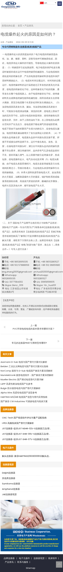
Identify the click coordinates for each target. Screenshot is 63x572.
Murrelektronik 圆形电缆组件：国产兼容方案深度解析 (27, 375)
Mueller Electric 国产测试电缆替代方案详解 (22, 379)
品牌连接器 (9, 558)
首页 (20, 25)
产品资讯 (28, 25)
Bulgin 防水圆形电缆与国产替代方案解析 (20, 388)
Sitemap (30, 568)
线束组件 (52, 558)
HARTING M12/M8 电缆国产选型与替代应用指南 (24, 396)
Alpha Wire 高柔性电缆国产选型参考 (19, 392)
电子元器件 (24, 558)
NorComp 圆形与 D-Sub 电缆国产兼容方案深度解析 (27, 370)
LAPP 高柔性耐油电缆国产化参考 (17, 383)
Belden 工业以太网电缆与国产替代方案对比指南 (24, 366)
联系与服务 (22, 562)
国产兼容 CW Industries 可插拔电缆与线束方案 (24, 401)
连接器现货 (39, 558)
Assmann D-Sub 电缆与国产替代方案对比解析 (24, 361)
